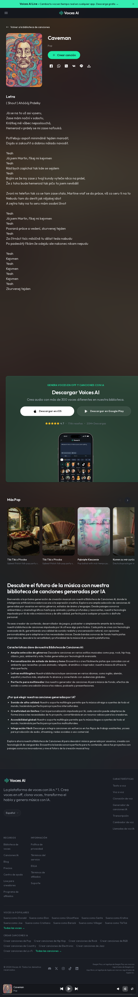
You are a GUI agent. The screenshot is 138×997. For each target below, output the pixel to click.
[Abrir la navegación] (6, 13)
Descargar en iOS (50, 411)
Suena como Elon (39, 918)
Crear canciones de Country (20, 946)
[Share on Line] (81, 66)
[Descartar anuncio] (133, 4)
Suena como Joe (13, 923)
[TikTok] (70, 968)
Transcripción (121, 815)
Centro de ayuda (13, 874)
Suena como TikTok (116, 923)
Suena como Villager (90, 923)
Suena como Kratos (117, 918)
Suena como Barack (64, 923)
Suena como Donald (15, 918)
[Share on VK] (73, 66)
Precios (8, 868)
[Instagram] (63, 968)
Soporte (35, 883)
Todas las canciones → (49, 951)
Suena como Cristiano (37, 923)
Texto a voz (119, 785)
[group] (69, 994)
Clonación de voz (123, 798)
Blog (6, 861)
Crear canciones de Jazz (90, 946)
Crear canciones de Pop (17, 940)
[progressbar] (69, 994)
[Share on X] (66, 66)
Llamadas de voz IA (123, 828)
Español (10, 812)
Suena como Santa (92, 918)
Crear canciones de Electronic (56, 946)
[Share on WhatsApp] (58, 66)
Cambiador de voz (123, 822)
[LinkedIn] (77, 968)
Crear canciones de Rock (83, 940)
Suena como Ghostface (65, 918)
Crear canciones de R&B (114, 940)
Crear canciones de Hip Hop (50, 940)
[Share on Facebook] (51, 66)
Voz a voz (118, 792)
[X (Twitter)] (56, 968)
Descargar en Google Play (107, 411)
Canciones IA (11, 855)
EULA (34, 866)
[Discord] (50, 968)
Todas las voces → (14, 928)
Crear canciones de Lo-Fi (18, 951)
